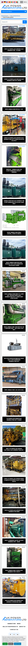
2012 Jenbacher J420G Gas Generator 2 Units (14, 571)
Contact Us (14, 629)
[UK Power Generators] (14, 619)
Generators (11, 623)
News (19, 623)
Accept (5, 643)
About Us (22, 626)
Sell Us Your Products (10, 626)
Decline (11, 643)
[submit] (25, 22)
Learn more (17, 643)
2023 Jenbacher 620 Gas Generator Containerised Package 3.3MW (14, 264)
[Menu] (21, 2)
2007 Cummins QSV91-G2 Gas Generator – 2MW (14, 541)
